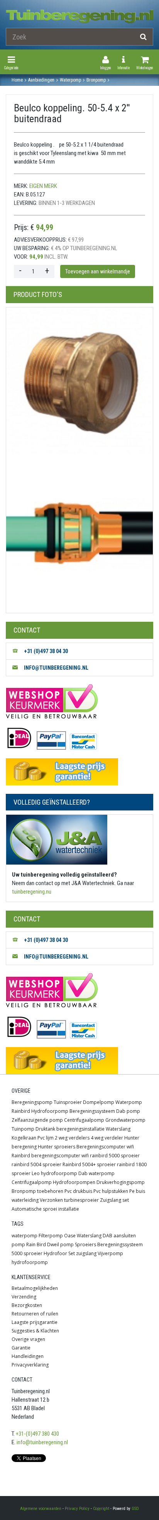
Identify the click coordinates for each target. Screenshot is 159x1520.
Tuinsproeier (68, 1102)
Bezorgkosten (27, 1305)
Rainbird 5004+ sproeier (89, 1164)
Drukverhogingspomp (120, 1182)
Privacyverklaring (30, 1364)
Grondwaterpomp (125, 1120)
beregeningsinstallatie (80, 1129)
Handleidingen (28, 1356)
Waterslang (118, 1129)
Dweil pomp (60, 1244)
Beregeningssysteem (92, 1111)
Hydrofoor (55, 1253)
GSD (135, 1508)
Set (71, 1253)
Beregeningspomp (32, 1102)
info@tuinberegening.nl (42, 1442)
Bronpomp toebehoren (37, 1191)
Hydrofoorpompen (74, 1182)
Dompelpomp (98, 1102)
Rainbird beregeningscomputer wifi (50, 1155)
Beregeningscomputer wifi (105, 1146)
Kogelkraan (24, 1137)
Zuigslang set (114, 1200)
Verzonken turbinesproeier (69, 1200)
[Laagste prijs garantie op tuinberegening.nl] (79, 771)
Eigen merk (43, 186)
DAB (107, 1235)
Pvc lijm (45, 1137)
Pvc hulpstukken (110, 1191)
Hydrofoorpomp (49, 1111)
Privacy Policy (77, 1508)
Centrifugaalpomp (84, 1120)
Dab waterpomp (96, 1173)
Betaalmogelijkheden (35, 1288)
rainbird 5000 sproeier (115, 1155)
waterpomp (24, 1235)
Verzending (24, 1296)
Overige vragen (28, 1339)
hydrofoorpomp (30, 1262)
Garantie (21, 1347)
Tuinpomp (23, 1129)
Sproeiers (85, 1244)
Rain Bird (36, 1244)
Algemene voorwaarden (40, 1508)
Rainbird (21, 1111)
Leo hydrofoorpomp (54, 1173)
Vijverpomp (110, 1253)
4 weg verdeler (107, 1137)
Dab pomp (128, 1111)
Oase (70, 1235)
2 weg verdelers (72, 1137)
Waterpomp (128, 1102)
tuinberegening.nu (31, 891)
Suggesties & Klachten (35, 1330)
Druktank (45, 1129)
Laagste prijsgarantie (35, 1322)
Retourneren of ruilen (35, 1313)
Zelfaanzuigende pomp (37, 1120)
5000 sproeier (27, 1253)
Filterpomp (51, 1235)
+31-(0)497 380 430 (37, 1433)
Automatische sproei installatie (45, 1209)
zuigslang (86, 1253)
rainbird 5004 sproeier (36, 1164)
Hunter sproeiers (56, 1146)
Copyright (101, 1508)
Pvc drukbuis (78, 1191)
